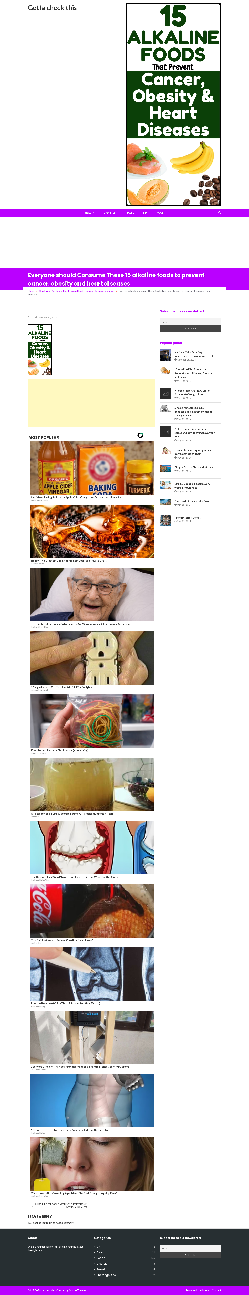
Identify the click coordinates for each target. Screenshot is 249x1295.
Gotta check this (52, 8)
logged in (47, 1222)
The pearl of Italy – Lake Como (192, 501)
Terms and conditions (197, 1290)
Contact (216, 1290)
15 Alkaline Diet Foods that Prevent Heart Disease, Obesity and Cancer (60, 1205)
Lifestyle (109, 213)
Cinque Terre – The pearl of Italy (193, 467)
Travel (129, 213)
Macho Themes (77, 1290)
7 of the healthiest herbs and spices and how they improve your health (194, 432)
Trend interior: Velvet (187, 517)
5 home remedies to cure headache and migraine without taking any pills (193, 411)
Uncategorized (106, 1275)
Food (160, 213)
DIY (145, 213)
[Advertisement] (124, 242)
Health (89, 213)
